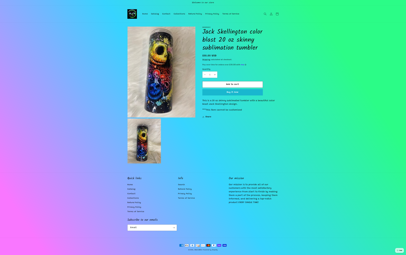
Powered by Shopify (210, 250)
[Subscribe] (174, 227)
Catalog (131, 189)
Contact (131, 194)
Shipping (206, 59)
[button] (265, 14)
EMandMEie (198, 250)
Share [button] (208, 117)
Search (181, 185)
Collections (133, 198)
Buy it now (232, 92)
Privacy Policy (134, 207)
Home (130, 185)
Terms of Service (135, 212)
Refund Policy (134, 203)
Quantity (206, 69)
